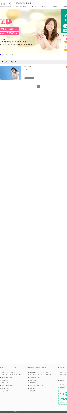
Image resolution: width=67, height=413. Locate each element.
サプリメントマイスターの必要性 (11, 374)
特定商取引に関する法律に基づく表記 (21, 411)
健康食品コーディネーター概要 (39, 372)
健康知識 (55, 6)
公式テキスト (6, 383)
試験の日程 (5, 391)
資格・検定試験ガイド (8, 385)
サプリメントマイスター (41, 6)
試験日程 (32, 391)
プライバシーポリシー (5, 411)
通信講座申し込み (7, 377)
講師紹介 (62, 387)
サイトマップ (36, 411)
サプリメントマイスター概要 (10, 372)
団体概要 (61, 380)
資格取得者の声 (6, 388)
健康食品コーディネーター (23, 6)
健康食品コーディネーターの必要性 (40, 374)
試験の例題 (5, 380)
